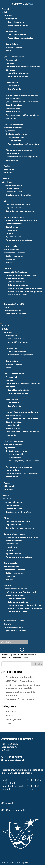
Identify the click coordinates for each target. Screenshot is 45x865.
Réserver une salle (15, 810)
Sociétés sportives (14, 224)
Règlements (9, 131)
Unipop (9, 233)
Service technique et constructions (22, 102)
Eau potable (13, 86)
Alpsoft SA (27, 863)
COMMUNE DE (22, 4)
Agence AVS (11, 60)
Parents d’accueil (14, 192)
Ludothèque (11, 230)
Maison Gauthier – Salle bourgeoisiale (25, 291)
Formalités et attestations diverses (22, 95)
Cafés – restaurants (14, 256)
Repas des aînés (13, 208)
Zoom (9, 723)
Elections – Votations (13, 124)
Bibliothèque (12, 227)
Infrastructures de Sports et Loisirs (21, 275)
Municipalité (11, 19)
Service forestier (13, 108)
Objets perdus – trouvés (15, 314)
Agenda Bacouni (14, 237)
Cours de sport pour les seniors (20, 211)
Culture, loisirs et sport (14, 217)
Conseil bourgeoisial (17, 35)
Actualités (11, 711)
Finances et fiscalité (13, 127)
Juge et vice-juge (14, 47)
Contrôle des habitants (18, 73)
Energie (7, 307)
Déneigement (14, 141)
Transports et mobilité (14, 304)
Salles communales (15, 278)
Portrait (5, 179)
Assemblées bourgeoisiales (20, 38)
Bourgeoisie (11, 31)
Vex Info (7, 269)
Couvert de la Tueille (17, 295)
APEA (8, 51)
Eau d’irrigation (15, 89)
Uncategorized (13, 719)
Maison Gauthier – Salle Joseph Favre (25, 288)
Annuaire (8, 172)
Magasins (10, 259)
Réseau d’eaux (13, 82)
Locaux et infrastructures (15, 272)
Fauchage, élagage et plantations (23, 144)
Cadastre (10, 63)
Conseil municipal (16, 22)
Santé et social (10, 246)
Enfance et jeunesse (13, 185)
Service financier (13, 98)
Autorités (8, 15)
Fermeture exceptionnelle (19, 677)
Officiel (5, 12)
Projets (7, 166)
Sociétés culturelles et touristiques (22, 220)
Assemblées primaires (18, 25)
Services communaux (14, 57)
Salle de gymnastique (18, 285)
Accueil (5, 9)
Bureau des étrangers (18, 76)
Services (10, 262)
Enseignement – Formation (18, 195)
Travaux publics (13, 111)
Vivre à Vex (7, 182)
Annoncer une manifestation (19, 240)
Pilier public (9, 169)
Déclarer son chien (16, 137)
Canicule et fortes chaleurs (20, 699)
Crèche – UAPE (13, 188)
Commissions (12, 44)
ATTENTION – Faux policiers (20, 681)
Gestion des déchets (13, 310)
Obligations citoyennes (16, 134)
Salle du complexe (16, 282)
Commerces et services (14, 253)
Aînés (6, 201)
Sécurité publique (14, 105)
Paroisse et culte (11, 249)
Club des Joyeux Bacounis (18, 204)
